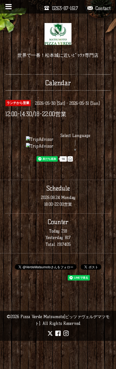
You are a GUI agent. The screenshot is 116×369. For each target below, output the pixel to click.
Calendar (58, 83)
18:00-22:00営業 (58, 204)
